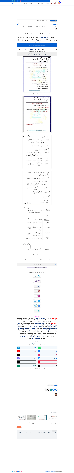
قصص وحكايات (35, 3)
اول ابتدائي (54, 326)
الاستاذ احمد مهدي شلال (33, 40)
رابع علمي (33, 328)
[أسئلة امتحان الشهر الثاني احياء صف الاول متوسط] (42, 417)
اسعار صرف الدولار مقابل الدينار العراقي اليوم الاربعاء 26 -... (42, 20)
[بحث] (12, 3)
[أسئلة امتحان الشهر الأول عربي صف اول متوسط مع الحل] (52, 417)
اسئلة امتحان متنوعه (41, 336)
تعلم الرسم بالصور (40, 3)
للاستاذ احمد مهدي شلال (41, 270)
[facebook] (17, 1)
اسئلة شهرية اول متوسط (54, 24)
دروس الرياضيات (33, 325)
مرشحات (34, 336)
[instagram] (20, 1)
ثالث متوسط (45, 328)
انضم (39, 358)
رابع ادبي (29, 328)
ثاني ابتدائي (50, 326)
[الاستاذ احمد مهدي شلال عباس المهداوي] (56, 2)
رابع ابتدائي (40, 326)
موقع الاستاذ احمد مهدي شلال (44, 37)
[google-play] (14, 1)
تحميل (18, 365)
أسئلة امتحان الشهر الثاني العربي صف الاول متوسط (31, 422)
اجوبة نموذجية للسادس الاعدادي (26, 336)
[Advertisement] (37, 13)
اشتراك (18, 351)
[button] (53, 390)
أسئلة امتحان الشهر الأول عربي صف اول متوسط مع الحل (53, 422)
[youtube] (15, 1)
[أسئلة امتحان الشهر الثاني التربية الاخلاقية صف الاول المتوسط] (21, 417)
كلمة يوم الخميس (26, 3)
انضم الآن (39, 347)
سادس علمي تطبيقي (28, 330)
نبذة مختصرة (30, 3)
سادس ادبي (43, 330)
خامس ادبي (25, 328)
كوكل (36, 49)
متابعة (39, 351)
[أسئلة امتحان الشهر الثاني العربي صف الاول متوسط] (31, 417)
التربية (44, 3)
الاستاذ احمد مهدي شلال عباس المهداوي (50, 471)
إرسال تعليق (54, 430)
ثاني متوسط (51, 328)
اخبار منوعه (47, 3)
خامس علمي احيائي (49, 330)
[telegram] (12, 1)
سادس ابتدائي (29, 326)
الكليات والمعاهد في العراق (36, 338)
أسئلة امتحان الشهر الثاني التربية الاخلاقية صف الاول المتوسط (21, 422)
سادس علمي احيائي (36, 330)
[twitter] (19, 1)
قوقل (38, 49)
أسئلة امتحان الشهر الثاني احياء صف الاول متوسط (42, 422)
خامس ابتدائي (35, 326)
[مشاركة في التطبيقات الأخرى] (46, 390)
